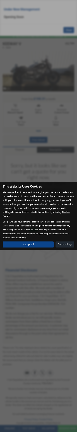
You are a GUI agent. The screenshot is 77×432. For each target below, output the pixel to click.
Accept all (28, 244)
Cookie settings (65, 244)
